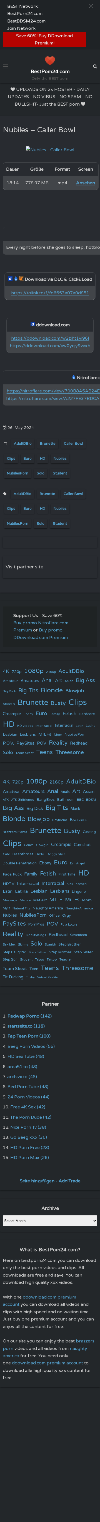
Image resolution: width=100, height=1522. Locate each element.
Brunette (48, 443)
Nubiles (60, 458)
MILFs (44, 734)
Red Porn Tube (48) (28, 1087)
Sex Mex (9, 944)
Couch (29, 845)
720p (17, 671)
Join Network (21, 28)
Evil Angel (77, 863)
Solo (40, 473)
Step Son (10, 960)
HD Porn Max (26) (29, 1157)
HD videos (25, 726)
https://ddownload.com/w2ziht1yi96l (50, 338)
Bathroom (65, 799)
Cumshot (82, 844)
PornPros (36, 924)
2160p (51, 672)
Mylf (6, 908)
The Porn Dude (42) (30, 1117)
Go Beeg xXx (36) (28, 1137)
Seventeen (78, 935)
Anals (65, 792)
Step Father (37, 952)
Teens (44, 752)
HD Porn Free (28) (29, 1147)
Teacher (65, 959)
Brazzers (9, 704)
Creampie (12, 714)
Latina (91, 726)
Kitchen (81, 884)
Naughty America (48, 908)
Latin (79, 726)
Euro (28, 458)
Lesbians (28, 734)
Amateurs (30, 680)
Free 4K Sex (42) (27, 1107)
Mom (58, 735)
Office (54, 915)
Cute (6, 854)
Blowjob (74, 691)
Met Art (40, 900)
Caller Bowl (73, 443)
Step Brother (70, 944)
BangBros (45, 799)
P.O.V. (8, 743)
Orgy (66, 915)
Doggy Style (56, 854)
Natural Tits (21, 908)
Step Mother (60, 952)
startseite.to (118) (26, 1026)
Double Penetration (20, 863)
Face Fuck (12, 874)
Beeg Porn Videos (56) (31, 1046)
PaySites (25, 743)
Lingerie (79, 891)
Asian (68, 681)
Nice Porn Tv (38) (28, 1127)
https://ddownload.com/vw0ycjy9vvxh (50, 346)
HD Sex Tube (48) (26, 1056)
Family (55, 714)
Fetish (69, 714)
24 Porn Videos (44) (28, 1097)
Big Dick (9, 691)
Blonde (52, 690)
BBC (80, 800)
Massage (10, 900)
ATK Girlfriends (22, 800)
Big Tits (28, 690)
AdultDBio (23, 443)
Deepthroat (22, 854)
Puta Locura (69, 924)
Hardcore (87, 714)
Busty (58, 703)
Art (58, 680)
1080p (34, 671)
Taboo (39, 959)
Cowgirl (42, 845)
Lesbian (10, 734)
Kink (70, 884)
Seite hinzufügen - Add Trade (50, 1181)
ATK (6, 800)
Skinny (23, 944)
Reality (58, 742)
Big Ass (85, 680)
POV (41, 743)
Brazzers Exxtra (15, 832)
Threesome (69, 752)
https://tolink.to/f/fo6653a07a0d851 (50, 293)
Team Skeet (25, 753)
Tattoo (52, 959)
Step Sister (83, 952)
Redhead (79, 743)
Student (60, 473)
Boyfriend (59, 820)
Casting (89, 832)
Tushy (30, 977)
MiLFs (72, 900)
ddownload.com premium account (47, 1363)
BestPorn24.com (24, 13)
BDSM (91, 800)
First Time (67, 874)
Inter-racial (44, 726)
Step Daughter (14, 952)
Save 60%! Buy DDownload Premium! (44, 39)
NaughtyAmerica (79, 908)
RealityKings (36, 935)
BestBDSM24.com (26, 21)
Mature (25, 900)
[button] (91, 6)
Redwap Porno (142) (30, 1016)
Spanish (50, 944)
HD (42, 458)
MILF (55, 899)
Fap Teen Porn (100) (29, 1036)
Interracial (64, 725)
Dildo (40, 854)
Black (75, 809)
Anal (47, 680)
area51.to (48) (22, 1067)
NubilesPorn (17, 473)
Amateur (10, 681)
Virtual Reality (47, 977)
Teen (33, 968)
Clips (11, 458)
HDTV (8, 883)
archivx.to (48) (22, 1077)
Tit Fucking (13, 976)
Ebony (28, 714)
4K (6, 671)
